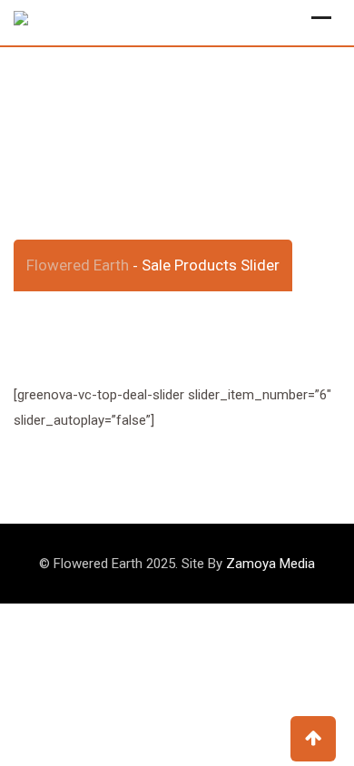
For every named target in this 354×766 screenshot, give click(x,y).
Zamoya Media (270, 563)
